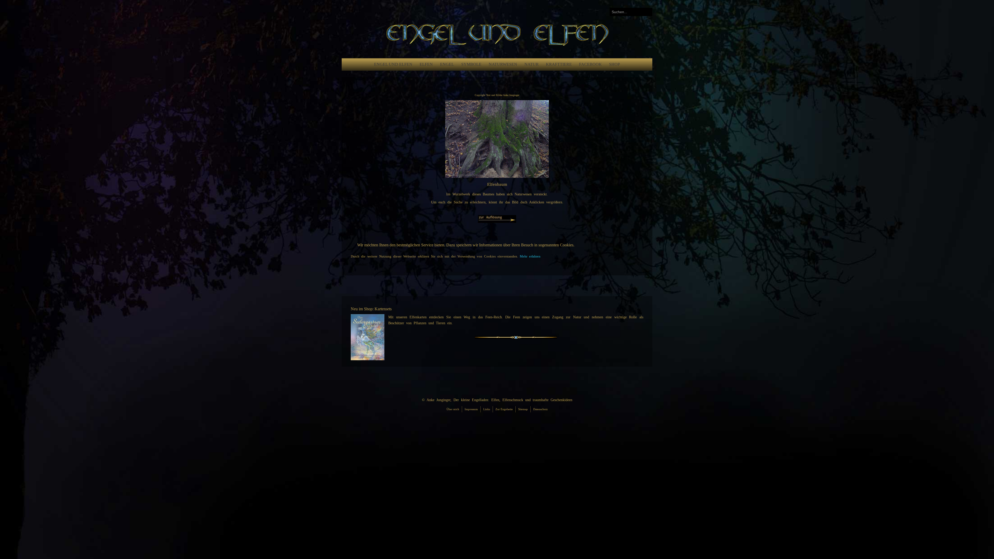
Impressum (471, 409)
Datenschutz (540, 409)
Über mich (453, 409)
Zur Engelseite (504, 409)
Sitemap (523, 409)
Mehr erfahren (530, 256)
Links (486, 409)
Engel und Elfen (393, 64)
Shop (614, 64)
